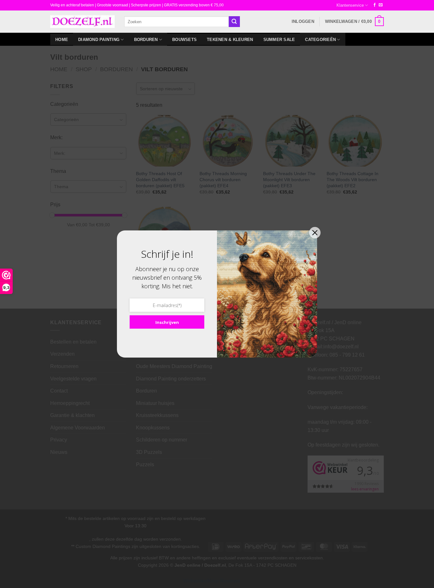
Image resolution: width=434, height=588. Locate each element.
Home (61, 39)
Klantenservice (350, 5)
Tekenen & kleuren (230, 39)
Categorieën (320, 39)
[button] (303, 22)
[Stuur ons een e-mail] (381, 5)
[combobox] (176, 21)
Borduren (146, 39)
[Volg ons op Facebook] (374, 5)
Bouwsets (184, 39)
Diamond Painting (98, 39)
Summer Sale (279, 39)
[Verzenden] (234, 21)
